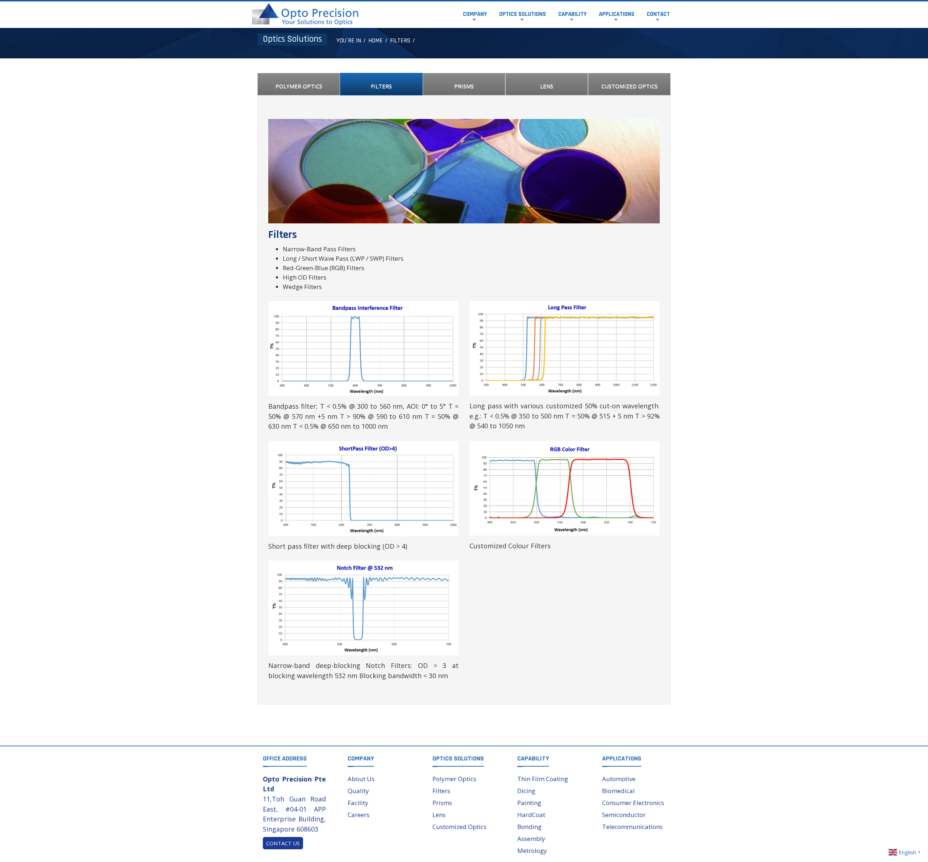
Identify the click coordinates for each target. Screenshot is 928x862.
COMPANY (475, 14)
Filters (441, 791)
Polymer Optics (454, 779)
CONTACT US (283, 843)
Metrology (532, 850)
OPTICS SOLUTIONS (522, 14)
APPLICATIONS (616, 14)
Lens (439, 815)
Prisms (442, 803)
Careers (358, 815)
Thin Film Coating (542, 779)
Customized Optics (459, 826)
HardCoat (531, 815)
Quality (358, 791)
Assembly (531, 838)
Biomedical (618, 791)
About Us (361, 779)
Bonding (529, 826)
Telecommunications (632, 826)
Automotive (618, 779)
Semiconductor (624, 815)
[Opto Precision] (305, 13)
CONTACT (658, 14)
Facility (358, 803)
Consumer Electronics (633, 803)
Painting (529, 803)
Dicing (526, 791)
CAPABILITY (572, 14)
